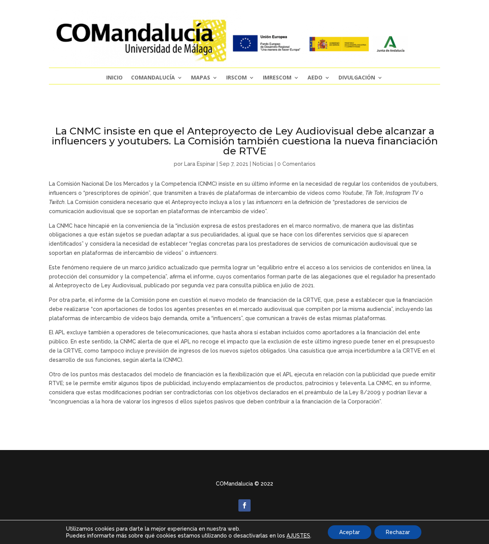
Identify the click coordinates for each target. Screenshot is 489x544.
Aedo (315, 78)
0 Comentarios (296, 164)
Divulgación (356, 78)
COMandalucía (153, 78)
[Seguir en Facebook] (244, 505)
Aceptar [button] (349, 532)
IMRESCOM (277, 78)
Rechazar (398, 532)
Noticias (263, 164)
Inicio (114, 78)
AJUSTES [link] (298, 536)
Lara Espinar (199, 164)
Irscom (236, 78)
